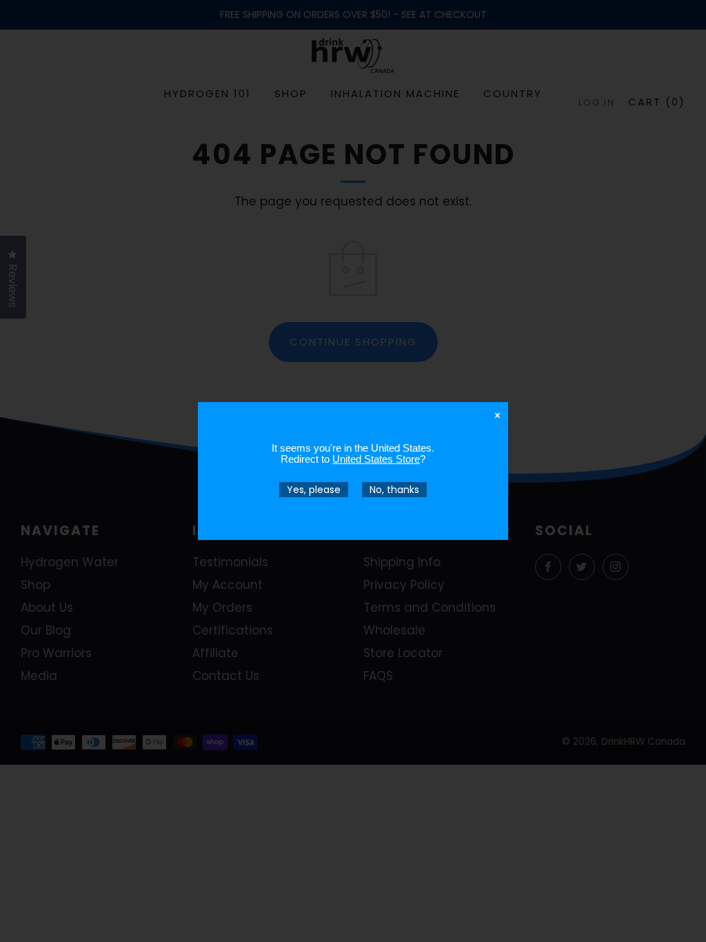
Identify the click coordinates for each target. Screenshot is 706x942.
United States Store (376, 459)
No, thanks (394, 490)
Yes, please (314, 490)
